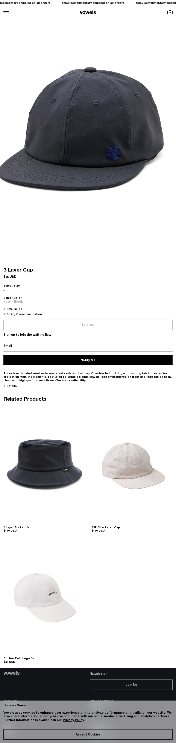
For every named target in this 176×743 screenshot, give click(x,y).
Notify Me (88, 360)
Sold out (88, 325)
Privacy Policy (73, 720)
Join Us (131, 685)
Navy (7, 302)
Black (18, 302)
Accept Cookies (88, 734)
